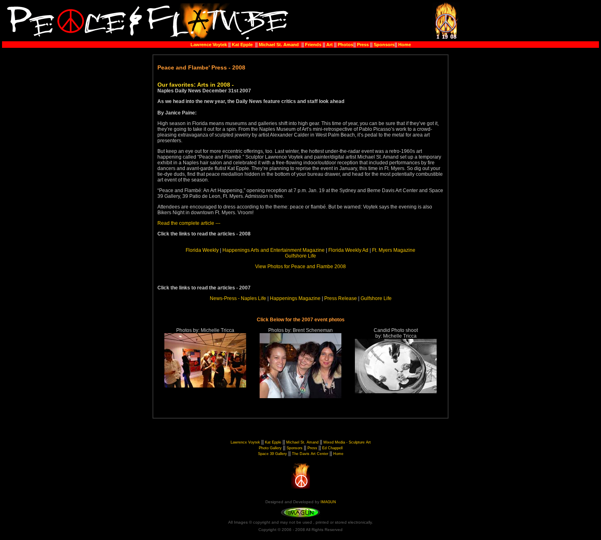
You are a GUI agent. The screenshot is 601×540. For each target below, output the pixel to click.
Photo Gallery (270, 448)
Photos (345, 44)
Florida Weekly (202, 250)
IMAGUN (328, 502)
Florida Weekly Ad (348, 250)
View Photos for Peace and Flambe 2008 (300, 266)
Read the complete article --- (188, 223)
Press (363, 44)
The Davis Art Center (310, 454)
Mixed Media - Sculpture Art (347, 442)
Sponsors (384, 44)
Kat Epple (242, 44)
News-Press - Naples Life (238, 298)
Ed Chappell (332, 448)
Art (329, 44)
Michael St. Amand (279, 44)
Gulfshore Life (300, 256)
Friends (313, 44)
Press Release (340, 298)
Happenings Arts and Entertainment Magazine (273, 250)
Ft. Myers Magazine (393, 250)
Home (404, 44)
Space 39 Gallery (272, 454)
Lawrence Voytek (209, 44)
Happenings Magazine (295, 298)
